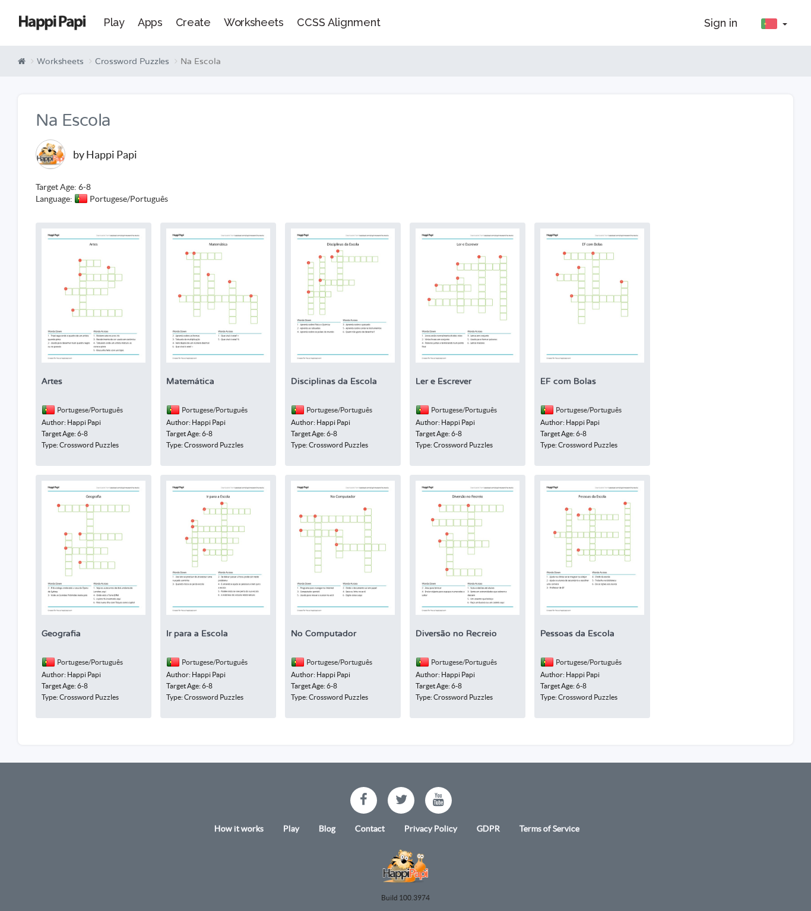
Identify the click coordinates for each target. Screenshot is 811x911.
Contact (370, 828)
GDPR (488, 828)
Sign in (720, 23)
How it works (239, 828)
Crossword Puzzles (132, 61)
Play (291, 828)
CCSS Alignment (339, 22)
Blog (327, 828)
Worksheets (60, 61)
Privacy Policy (430, 828)
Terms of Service (549, 828)
